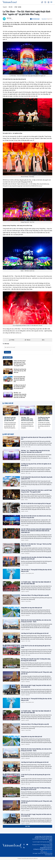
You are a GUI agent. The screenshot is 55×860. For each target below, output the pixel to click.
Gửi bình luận (7, 352)
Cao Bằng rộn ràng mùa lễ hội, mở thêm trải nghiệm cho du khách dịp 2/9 (44, 419)
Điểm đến (26, 511)
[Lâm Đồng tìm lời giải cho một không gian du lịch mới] (11, 637)
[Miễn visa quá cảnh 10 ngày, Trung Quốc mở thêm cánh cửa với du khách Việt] (11, 690)
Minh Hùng (9, 18)
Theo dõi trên (44, 19)
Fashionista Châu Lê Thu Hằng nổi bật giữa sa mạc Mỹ (35, 595)
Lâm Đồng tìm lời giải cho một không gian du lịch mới (34, 633)
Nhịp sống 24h (27, 553)
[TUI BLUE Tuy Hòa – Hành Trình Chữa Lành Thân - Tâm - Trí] (11, 845)
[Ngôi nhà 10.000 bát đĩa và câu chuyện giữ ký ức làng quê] (11, 508)
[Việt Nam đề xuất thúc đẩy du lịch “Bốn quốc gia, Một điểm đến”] (10, 410)
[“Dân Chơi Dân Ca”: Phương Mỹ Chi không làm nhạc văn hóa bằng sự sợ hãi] (11, 574)
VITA (25, 486)
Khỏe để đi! (27, 591)
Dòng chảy (26, 525)
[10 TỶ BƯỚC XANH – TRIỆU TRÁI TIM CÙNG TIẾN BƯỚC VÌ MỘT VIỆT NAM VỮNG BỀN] (11, 586)
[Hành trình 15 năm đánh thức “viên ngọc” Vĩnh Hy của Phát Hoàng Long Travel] (11, 548)
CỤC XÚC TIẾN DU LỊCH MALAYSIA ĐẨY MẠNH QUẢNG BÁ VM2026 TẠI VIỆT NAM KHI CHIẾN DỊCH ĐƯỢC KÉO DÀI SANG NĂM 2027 (36, 530)
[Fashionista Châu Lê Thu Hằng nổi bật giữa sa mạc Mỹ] (11, 599)
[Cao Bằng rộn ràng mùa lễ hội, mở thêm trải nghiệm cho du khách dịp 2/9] (44, 410)
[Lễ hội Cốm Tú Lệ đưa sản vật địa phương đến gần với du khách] (11, 650)
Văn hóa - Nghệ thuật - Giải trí (29, 573)
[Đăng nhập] (48, 2)
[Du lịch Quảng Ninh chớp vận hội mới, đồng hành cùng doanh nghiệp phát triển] (11, 481)
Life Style (26, 499)
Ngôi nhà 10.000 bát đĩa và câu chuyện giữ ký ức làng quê (36, 503)
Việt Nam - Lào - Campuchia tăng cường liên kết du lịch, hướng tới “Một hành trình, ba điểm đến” (27, 419)
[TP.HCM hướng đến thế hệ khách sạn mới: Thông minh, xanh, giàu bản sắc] (11, 676)
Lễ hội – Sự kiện (6, 413)
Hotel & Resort (27, 681)
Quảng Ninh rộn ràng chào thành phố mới (31, 607)
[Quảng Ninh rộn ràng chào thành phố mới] (11, 612)
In (43, 340)
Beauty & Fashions (28, 601)
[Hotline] (42, 2)
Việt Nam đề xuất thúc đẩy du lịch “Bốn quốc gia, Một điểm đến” (10, 419)
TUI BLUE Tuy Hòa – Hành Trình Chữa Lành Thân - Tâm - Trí (36, 840)
